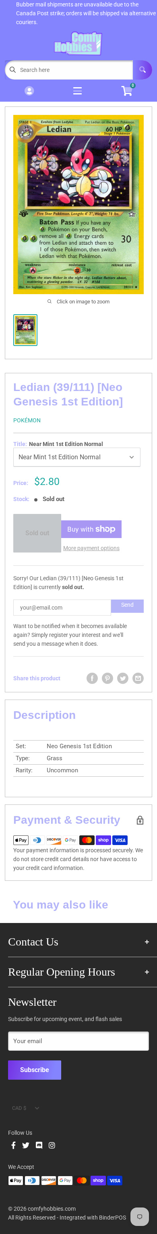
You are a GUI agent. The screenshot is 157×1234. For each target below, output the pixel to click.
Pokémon (27, 420)
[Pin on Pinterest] (107, 678)
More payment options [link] (91, 548)
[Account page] (29, 91)
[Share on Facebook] (92, 678)
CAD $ (19, 1108)
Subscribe (34, 1070)
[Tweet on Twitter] (122, 678)
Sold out (37, 533)
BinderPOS (112, 1217)
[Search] (142, 70)
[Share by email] (138, 678)
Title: (58, 444)
